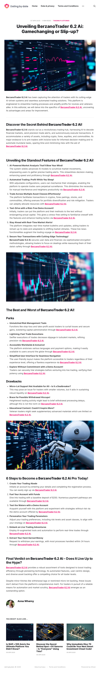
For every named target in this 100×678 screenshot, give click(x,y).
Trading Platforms (61, 21)
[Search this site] (94, 6)
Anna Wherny (26, 601)
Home (34, 6)
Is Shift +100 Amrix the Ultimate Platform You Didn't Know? (18, 646)
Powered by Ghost (88, 667)
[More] (83, 6)
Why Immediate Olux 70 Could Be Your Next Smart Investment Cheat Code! (80, 646)
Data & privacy (47, 6)
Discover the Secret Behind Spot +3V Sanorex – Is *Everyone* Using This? (49, 648)
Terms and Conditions (68, 6)
